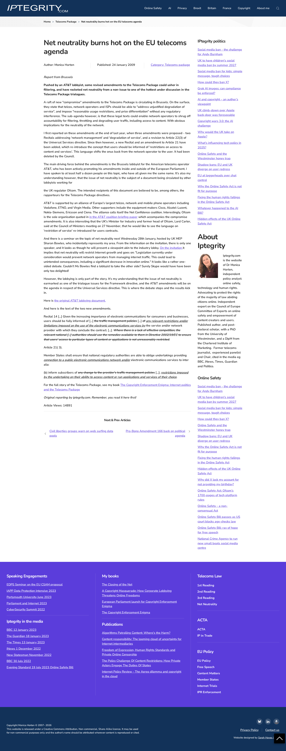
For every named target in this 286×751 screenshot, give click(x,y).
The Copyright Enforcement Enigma (126, 612)
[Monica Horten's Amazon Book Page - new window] (276, 722)
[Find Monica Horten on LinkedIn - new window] (268, 722)
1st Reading (205, 585)
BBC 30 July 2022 (19, 661)
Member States (208, 680)
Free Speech (206, 667)
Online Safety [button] (153, 8)
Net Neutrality (207, 604)
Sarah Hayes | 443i (268, 737)
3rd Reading (206, 598)
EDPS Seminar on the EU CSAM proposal (35, 584)
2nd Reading (206, 592)
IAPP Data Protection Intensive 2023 (31, 591)
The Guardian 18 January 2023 (28, 636)
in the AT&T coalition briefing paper (113, 217)
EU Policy (204, 661)
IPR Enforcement (209, 692)
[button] (277, 8)
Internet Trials (207, 686)
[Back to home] (38, 8)
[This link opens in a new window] (259, 722)
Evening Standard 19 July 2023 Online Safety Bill (40, 667)
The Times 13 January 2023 (26, 642)
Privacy (182, 8)
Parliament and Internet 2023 (27, 603)
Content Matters (208, 673)
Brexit (197, 8)
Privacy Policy (249, 730)
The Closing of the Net (117, 584)
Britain (212, 8)
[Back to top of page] (280, 738)
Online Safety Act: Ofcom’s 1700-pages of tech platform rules (217, 495)
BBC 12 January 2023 (21, 630)
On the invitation (171, 248)
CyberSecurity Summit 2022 (26, 609)
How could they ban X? (213, 82)
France (227, 8)
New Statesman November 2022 (29, 655)
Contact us (272, 730)
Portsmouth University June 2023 (29, 597)
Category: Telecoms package (170, 65)
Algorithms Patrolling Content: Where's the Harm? (136, 633)
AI (169, 8)
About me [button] (263, 8)
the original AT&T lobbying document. (80, 301)
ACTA (201, 629)
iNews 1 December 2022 (24, 649)
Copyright (244, 8)
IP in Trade (204, 636)
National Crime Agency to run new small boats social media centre (218, 543)
